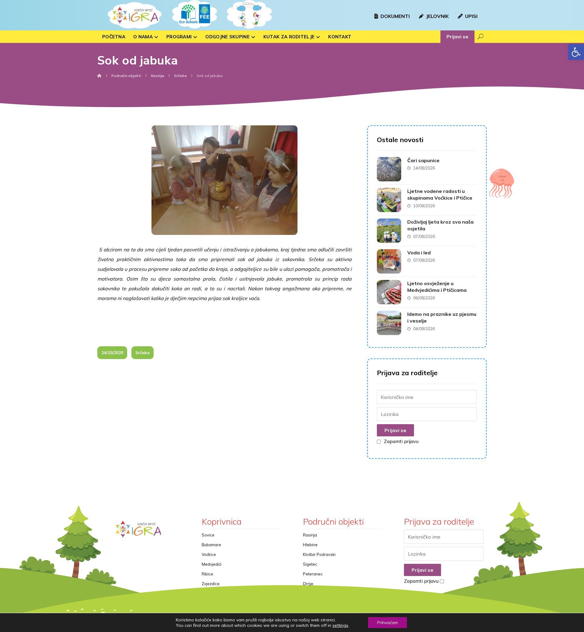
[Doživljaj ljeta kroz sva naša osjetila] (389, 230)
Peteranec (313, 573)
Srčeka (142, 352)
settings (340, 625)
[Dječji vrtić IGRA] (133, 15)
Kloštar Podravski (319, 554)
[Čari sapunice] (389, 169)
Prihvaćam (387, 622)
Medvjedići (211, 564)
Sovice (208, 534)
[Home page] (99, 75)
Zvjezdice (211, 583)
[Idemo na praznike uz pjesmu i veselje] (389, 323)
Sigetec (310, 564)
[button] (576, 52)
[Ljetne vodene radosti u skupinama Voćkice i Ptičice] (389, 200)
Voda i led (419, 253)
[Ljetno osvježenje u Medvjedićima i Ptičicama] (389, 292)
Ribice (207, 573)
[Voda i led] (389, 261)
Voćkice (209, 554)
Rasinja (310, 534)
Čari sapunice (423, 160)
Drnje (308, 583)
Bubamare (211, 544)
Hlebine (310, 544)
